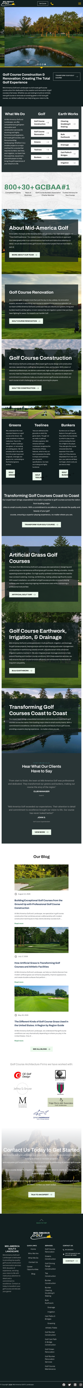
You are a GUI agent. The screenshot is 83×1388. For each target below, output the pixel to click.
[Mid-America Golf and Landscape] (8, 3)
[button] (38, 64)
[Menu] (79, 3)
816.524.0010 (69, 1249)
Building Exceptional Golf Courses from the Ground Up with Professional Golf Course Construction (38, 904)
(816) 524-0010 (52, 3)
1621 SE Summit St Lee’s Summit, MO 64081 (72, 1254)
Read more (18, 923)
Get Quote (42, 3)
